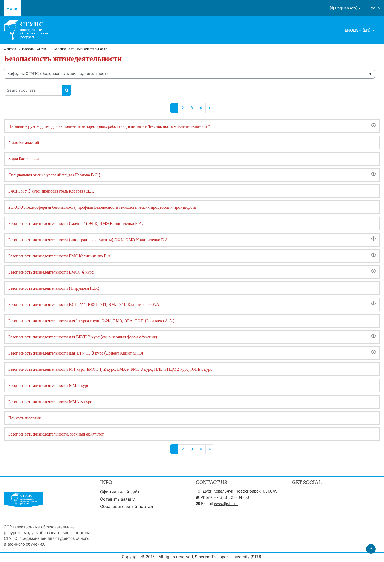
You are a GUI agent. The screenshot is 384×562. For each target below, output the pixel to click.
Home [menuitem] (12, 8)
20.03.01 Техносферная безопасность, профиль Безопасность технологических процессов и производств (102, 207)
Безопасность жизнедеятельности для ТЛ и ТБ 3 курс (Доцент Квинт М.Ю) (75, 353)
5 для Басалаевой (23, 158)
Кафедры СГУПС (35, 49)
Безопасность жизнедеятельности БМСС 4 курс (51, 272)
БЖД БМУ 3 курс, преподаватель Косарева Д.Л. (51, 191)
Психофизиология (24, 417)
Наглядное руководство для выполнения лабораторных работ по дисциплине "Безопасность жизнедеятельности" (109, 126)
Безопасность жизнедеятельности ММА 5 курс (50, 401)
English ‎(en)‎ (358, 30)
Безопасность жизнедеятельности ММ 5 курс (48, 385)
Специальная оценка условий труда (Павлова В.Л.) (54, 174)
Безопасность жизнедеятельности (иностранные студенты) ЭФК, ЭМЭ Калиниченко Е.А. (88, 239)
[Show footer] (371, 549)
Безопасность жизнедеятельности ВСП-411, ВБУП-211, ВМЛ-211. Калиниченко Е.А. (84, 304)
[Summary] (373, 124)
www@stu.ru (226, 503)
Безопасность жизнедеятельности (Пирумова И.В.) (54, 288)
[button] (345, 8)
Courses (10, 49)
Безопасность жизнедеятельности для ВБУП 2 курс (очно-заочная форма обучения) (82, 336)
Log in (374, 8)
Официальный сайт (120, 491)
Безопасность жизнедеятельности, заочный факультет (56, 434)
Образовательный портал (126, 506)
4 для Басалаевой (23, 142)
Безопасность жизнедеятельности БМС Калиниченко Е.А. (60, 255)
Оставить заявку (117, 499)
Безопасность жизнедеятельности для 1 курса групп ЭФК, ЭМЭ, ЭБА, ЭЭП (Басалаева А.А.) (91, 320)
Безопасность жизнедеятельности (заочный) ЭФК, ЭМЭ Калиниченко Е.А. (75, 223)
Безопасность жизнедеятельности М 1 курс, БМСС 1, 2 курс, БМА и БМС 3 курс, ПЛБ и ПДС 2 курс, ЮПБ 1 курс (110, 369)
